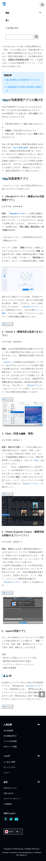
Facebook (6, 819)
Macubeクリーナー (18, 213)
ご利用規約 (8, 804)
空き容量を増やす (10, 736)
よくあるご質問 (9, 762)
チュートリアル (9, 767)
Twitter (11, 819)
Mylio (36, 460)
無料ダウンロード (7, 324)
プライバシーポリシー (12, 799)
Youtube (16, 819)
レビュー (7, 773)
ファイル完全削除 (10, 741)
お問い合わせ (8, 793)
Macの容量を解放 (20, 147)
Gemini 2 (7, 362)
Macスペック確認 (10, 746)
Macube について (10, 788)
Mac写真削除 (8, 730)
